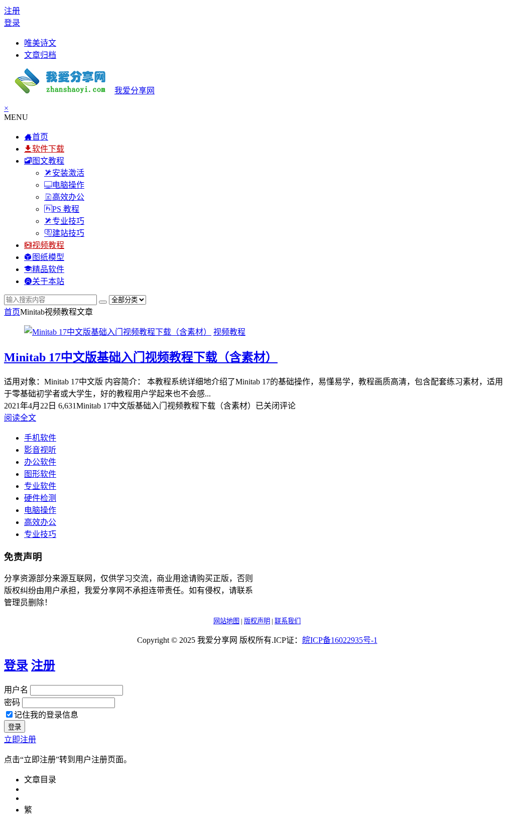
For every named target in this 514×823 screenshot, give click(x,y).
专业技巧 (40, 534)
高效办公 (40, 522)
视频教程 (229, 332)
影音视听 (40, 450)
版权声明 (257, 621)
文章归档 (40, 55)
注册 (12, 11)
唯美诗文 (40, 43)
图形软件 (40, 474)
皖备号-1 (339, 640)
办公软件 (40, 462)
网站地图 (226, 621)
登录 (12, 23)
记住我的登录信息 (46, 715)
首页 (12, 312)
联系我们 (288, 621)
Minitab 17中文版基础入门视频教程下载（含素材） (141, 357)
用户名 (16, 689)
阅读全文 (20, 418)
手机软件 (40, 438)
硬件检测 (40, 498)
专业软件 (40, 486)
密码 (12, 702)
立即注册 (20, 739)
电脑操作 (40, 510)
